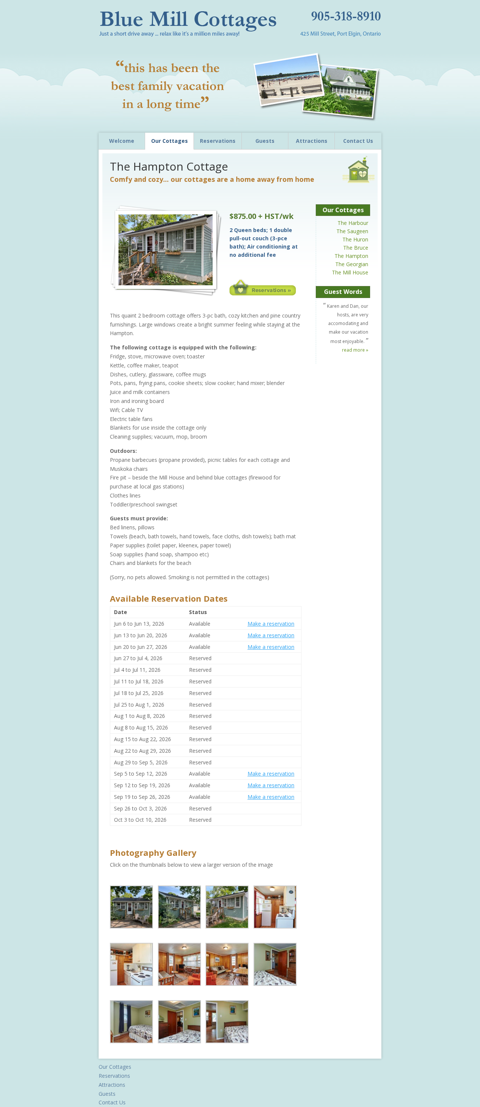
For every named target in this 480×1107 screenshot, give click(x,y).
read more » (355, 350)
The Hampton (351, 255)
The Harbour (353, 222)
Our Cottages (169, 140)
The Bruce (355, 247)
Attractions (311, 140)
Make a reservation (271, 623)
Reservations (218, 140)
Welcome (121, 140)
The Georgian (351, 264)
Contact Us (358, 140)
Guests (264, 140)
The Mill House (350, 272)
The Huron (355, 239)
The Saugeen (352, 231)
